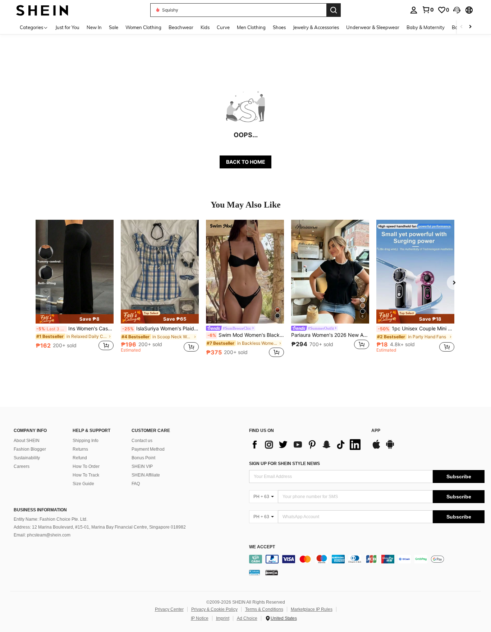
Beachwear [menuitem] (181, 27)
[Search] (333, 10)
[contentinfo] (367, 559)
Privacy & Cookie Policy (214, 609)
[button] (457, 10)
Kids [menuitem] (205, 27)
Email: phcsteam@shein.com (42, 535)
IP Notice (199, 618)
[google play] (390, 447)
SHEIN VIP (142, 466)
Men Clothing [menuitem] (251, 27)
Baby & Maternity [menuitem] (426, 27)
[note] (75, 319)
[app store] (376, 447)
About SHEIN (27, 440)
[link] (428, 9)
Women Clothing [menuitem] (143, 27)
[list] (306, 444)
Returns (80, 449)
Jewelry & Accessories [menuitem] (316, 27)
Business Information (40, 509)
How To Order (86, 466)
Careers (21, 466)
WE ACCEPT (262, 547)
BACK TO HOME (245, 162)
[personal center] (413, 10)
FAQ (136, 483)
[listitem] (75, 289)
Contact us (142, 440)
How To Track (86, 475)
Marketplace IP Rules (311, 609)
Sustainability (27, 457)
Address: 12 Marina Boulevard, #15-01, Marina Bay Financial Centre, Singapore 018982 (100, 527)
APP (375, 430)
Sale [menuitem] (113, 27)
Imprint (222, 618)
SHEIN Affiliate (146, 475)
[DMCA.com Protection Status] (271, 572)
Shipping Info (85, 440)
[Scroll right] (470, 27)
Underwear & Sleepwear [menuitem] (372, 27)
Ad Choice (247, 618)
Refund (80, 457)
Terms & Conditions (264, 609)
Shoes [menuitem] (279, 27)
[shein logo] (42, 10)
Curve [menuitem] (223, 27)
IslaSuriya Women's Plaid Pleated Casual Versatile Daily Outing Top (160, 328)
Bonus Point (143, 457)
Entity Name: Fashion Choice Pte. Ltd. (50, 519)
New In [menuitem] (94, 27)
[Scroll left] (461, 27)
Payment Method (148, 449)
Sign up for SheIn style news (284, 463)
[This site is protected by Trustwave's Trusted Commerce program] (254, 572)
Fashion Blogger (30, 449)
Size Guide (83, 483)
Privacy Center (169, 609)
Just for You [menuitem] (67, 27)
